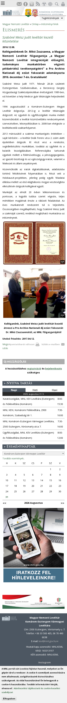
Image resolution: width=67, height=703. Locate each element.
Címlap (35, 24)
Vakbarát (43, 4)
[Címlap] (13, 12)
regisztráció (34, 368)
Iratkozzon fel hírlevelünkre (19, 4)
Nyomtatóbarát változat (21, 344)
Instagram (31, 4)
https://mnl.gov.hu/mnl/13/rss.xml (37, 4)
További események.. (13, 458)
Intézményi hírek (49, 24)
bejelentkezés (53, 368)
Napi (14, 390)
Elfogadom (9, 698)
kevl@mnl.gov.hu (48, 641)
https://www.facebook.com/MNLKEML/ (25, 4)
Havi (54, 390)
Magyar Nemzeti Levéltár (15, 24)
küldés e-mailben (51, 344)
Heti (35, 390)
